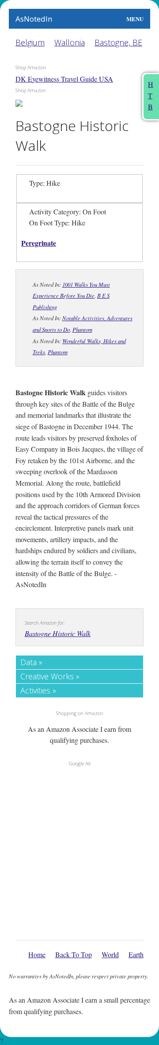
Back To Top (73, 954)
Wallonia (69, 42)
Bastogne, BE (118, 42)
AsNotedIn (33, 19)
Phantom (82, 329)
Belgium (30, 42)
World (110, 954)
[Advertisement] (79, 851)
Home (36, 954)
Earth (136, 954)
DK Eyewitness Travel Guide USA (64, 78)
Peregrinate (38, 243)
